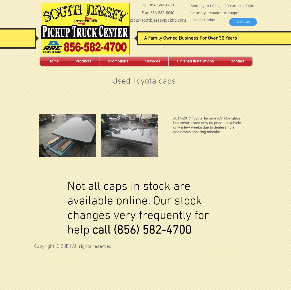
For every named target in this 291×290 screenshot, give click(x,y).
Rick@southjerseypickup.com (158, 20)
